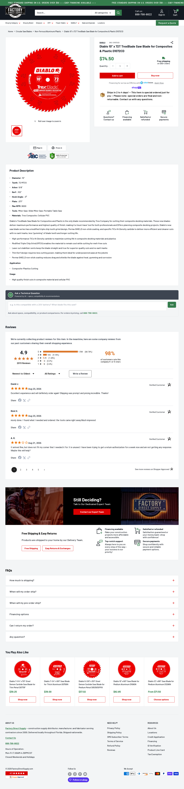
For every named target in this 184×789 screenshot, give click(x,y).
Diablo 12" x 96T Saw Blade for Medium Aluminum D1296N (161, 682)
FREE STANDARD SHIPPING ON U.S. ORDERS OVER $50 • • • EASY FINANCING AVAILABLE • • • (52, 3)
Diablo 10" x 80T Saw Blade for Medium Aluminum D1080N (126, 682)
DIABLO (102, 42)
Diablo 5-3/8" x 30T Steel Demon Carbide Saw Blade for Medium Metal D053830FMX (92, 684)
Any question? (17, 636)
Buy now (155, 75)
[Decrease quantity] (113, 66)
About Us (152, 728)
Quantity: (104, 66)
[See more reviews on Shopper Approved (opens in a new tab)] (28, 400)
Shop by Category (11, 23)
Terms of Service (115, 741)
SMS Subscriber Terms (117, 737)
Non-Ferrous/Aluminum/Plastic (48, 31)
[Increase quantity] (127, 66)
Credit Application (156, 737)
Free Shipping (31, 548)
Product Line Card (156, 750)
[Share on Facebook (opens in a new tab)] (19, 400)
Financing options (19, 614)
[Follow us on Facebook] (70, 774)
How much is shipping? (22, 580)
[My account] (161, 11)
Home (10, 31)
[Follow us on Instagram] (75, 774)
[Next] (178, 681)
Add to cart (117, 75)
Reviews (111, 750)
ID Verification (154, 745)
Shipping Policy (114, 732)
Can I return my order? (22, 625)
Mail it (39, 148)
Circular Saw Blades (24, 31)
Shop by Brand (28, 23)
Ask (172, 305)
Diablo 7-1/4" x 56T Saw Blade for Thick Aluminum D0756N (57, 682)
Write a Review (80, 373)
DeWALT (74, 23)
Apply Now (159, 83)
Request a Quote (167, 22)
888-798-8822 (143, 13)
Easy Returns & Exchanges (57, 548)
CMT (49, 23)
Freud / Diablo (61, 23)
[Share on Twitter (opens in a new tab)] (24, 400)
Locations (101, 23)
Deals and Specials (88, 23)
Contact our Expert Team (92, 512)
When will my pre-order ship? (25, 602)
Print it (59, 148)
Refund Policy (113, 745)
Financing (152, 741)
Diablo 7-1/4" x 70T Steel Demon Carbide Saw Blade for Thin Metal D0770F (22, 684)
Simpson (39, 23)
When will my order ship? (23, 591)
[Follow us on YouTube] (85, 774)
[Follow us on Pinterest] (80, 774)
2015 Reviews (26, 363)
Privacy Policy (113, 728)
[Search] (118, 13)
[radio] (67, 352)
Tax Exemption (155, 754)
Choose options (161, 699)
